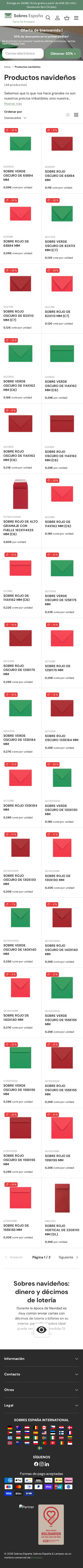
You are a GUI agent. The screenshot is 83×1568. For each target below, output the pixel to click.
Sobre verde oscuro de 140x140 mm (19, 949)
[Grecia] (10, 1437)
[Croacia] (61, 1427)
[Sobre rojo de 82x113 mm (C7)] (62, 284)
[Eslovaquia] (18, 1432)
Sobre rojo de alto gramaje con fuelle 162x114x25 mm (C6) (20, 527)
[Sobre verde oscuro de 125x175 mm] (62, 568)
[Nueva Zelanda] (18, 1442)
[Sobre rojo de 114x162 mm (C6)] (62, 494)
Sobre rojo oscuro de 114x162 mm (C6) (19, 455)
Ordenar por (13, 112)
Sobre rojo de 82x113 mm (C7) (57, 314)
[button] (67, 18)
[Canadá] (44, 1427)
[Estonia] (52, 1432)
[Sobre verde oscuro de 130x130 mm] (62, 778)
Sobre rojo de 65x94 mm (16, 243)
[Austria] (27, 1427)
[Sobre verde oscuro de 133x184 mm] (20, 708)
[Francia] (70, 1432)
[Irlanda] (35, 1437)
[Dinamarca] (70, 1427)
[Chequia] (52, 1427)
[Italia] (52, 1437)
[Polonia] (35, 1442)
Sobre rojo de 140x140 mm (16, 1017)
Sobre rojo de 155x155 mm (57, 1158)
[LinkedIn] (47, 1464)
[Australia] (18, 1427)
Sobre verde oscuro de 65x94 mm (18, 175)
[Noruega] (10, 1442)
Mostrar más (13, 103)
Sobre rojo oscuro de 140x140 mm (61, 949)
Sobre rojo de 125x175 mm (57, 668)
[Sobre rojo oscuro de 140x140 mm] (62, 918)
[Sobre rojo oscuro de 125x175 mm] (20, 639)
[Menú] (76, 18)
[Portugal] (44, 1442)
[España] (35, 1432)
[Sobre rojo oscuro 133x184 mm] (62, 708)
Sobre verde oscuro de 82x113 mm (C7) (60, 245)
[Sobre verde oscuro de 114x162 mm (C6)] (20, 354)
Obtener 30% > (63, 53)
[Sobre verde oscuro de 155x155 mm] (62, 988)
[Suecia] (40, 1447)
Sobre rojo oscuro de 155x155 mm (61, 1090)
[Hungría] (18, 1437)
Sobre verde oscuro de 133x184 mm (19, 740)
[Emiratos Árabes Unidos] (10, 1432)
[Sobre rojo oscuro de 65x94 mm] (62, 144)
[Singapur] (70, 1442)
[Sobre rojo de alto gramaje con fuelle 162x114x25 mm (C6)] (20, 494)
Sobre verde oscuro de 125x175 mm (60, 600)
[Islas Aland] (44, 1437)
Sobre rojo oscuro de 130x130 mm (19, 880)
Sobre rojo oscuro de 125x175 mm (19, 670)
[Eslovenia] (27, 1432)
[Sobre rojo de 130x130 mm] (62, 848)
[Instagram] (41, 1464)
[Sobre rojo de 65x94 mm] (20, 214)
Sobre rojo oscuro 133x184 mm (61, 738)
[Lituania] (70, 1437)
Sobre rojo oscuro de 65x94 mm (59, 175)
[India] (27, 1437)
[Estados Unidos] (44, 1432)
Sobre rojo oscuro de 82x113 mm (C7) (18, 315)
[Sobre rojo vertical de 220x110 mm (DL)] (62, 1198)
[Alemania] (10, 1427)
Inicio (7, 67)
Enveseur (36, 1557)
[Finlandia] (61, 1432)
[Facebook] (36, 1464)
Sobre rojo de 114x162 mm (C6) (58, 524)
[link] (16, 1257)
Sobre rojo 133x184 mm (20, 807)
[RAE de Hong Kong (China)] (52, 1442)
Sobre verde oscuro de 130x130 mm (61, 810)
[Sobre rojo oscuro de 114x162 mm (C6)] (20, 424)
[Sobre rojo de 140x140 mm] (20, 988)
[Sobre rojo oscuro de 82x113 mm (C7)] (20, 284)
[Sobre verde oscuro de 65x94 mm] (20, 144)
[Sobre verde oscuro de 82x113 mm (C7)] (62, 214)
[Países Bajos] (27, 1442)
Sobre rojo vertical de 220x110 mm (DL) (62, 1230)
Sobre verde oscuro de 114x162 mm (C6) (19, 385)
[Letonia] (61, 1437)
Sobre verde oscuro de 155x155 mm (61, 1020)
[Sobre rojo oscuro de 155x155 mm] (62, 1058)
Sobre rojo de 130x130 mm (57, 878)
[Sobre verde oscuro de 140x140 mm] (20, 918)
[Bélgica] (35, 1427)
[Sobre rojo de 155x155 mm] (62, 1128)
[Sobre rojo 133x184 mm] (20, 778)
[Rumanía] (61, 1442)
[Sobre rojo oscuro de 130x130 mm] (20, 848)
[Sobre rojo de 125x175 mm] (62, 639)
